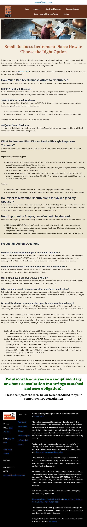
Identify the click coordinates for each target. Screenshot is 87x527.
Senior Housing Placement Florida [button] (46, 14)
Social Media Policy (54, 499)
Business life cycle (72, 9)
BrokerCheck (39, 416)
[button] (37, 9)
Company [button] (36, 9)
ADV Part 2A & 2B (52, 502)
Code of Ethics (68, 499)
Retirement (22, 422)
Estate (20, 431)
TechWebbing (52, 521)
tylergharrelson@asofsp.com (14, 475)
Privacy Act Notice (39, 499)
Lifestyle (22, 440)
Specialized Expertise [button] (53, 9)
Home (27, 9)
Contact (66, 14)
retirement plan (23, 71)
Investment (22, 426)
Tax (28, 435)
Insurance (22, 435)
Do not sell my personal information (49, 452)
